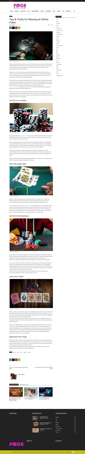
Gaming (58, 42)
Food (57, 38)
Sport (57, 66)
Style (54, 11)
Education (23, 11)
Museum (58, 55)
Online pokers (27, 205)
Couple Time (59, 28)
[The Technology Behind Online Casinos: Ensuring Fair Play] (46, 392)
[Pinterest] (16, 28)
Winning (29, 352)
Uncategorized (59, 75)
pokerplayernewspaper (14, 86)
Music (57, 56)
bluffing (39, 318)
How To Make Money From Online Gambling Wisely (44, 368)
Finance (58, 36)
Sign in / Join (11, 0)
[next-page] (12, 402)
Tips (63, 11)
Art (57, 19)
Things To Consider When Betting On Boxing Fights (18, 368)
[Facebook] (10, 28)
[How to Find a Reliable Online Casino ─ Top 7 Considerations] (31, 392)
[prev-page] (10, 402)
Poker (21, 352)
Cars (57, 25)
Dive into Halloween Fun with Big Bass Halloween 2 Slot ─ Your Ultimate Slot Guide (15, 399)
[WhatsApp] (19, 28)
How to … (58, 47)
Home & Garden (59, 45)
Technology (58, 70)
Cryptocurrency (59, 30)
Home (11, 11)
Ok (73, 452)
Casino (57, 27)
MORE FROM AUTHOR (23, 384)
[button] (74, 11)
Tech (28, 11)
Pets (57, 60)
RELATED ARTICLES (14, 384)
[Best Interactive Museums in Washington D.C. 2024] (35, 424)
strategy (25, 352)
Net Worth (48, 11)
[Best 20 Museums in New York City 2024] (35, 430)
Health (42, 11)
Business (17, 11)
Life (57, 53)
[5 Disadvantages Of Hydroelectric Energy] (35, 418)
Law (57, 51)
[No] (83, 452)
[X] (13, 28)
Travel (58, 11)
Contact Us (68, 11)
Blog (57, 21)
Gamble (14, 14)
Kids (57, 49)
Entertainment (35, 11)
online (18, 352)
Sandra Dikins (12, 24)
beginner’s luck (24, 135)
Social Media (59, 64)
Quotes (57, 62)
